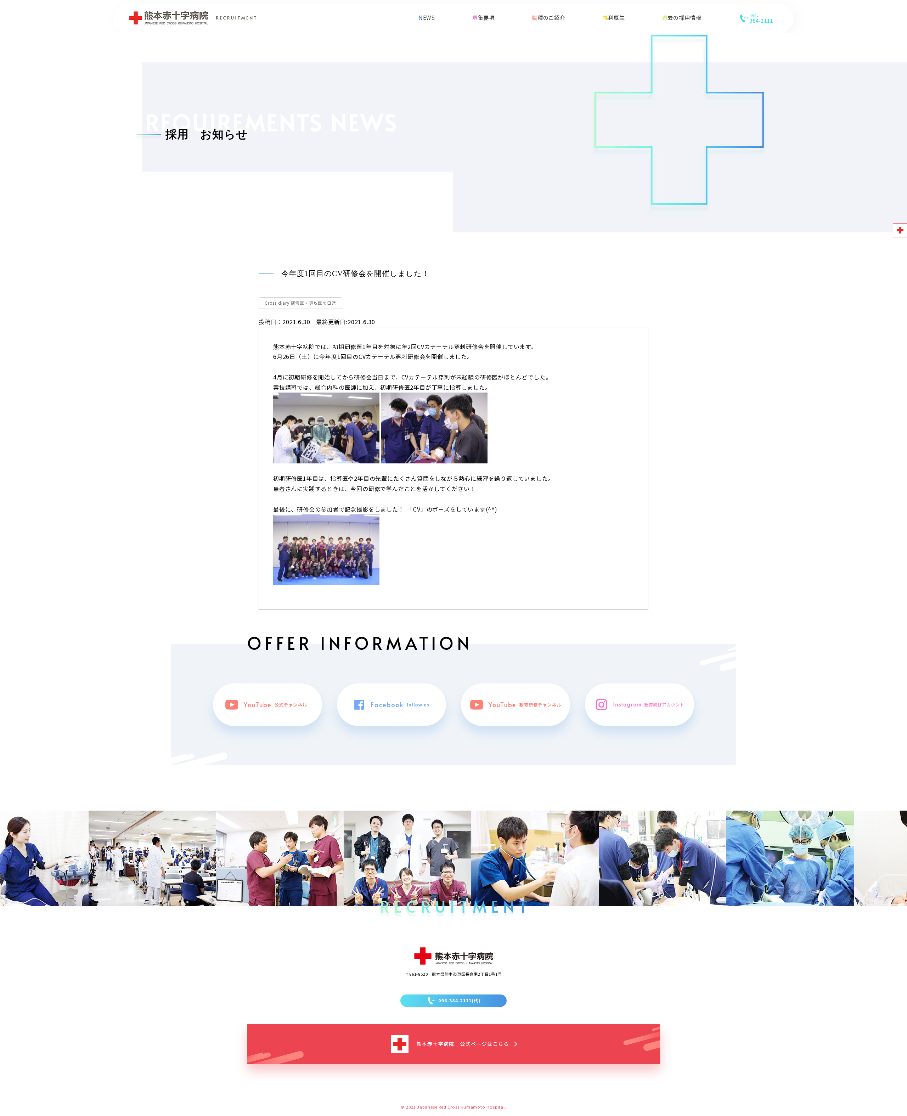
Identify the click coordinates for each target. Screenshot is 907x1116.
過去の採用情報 (682, 17)
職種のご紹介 (548, 17)
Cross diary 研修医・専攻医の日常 (300, 303)
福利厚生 (614, 17)
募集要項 (483, 17)
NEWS (426, 17)
